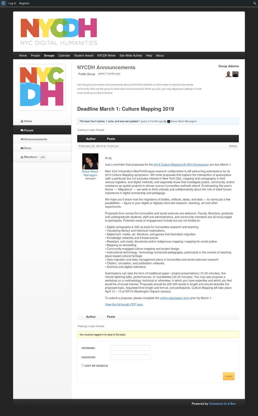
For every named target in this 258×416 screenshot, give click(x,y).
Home (28, 121)
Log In (228, 376)
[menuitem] (3, 3)
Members (34, 157)
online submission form (174, 298)
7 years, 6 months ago (151, 121)
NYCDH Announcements (106, 67)
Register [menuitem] (24, 3)
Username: (88, 348)
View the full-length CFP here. (124, 304)
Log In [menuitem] (12, 3)
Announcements (35, 139)
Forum (28, 130)
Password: (88, 357)
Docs (27, 148)
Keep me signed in (96, 365)
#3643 (233, 146)
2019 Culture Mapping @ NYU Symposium (181, 164)
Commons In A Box (222, 404)
